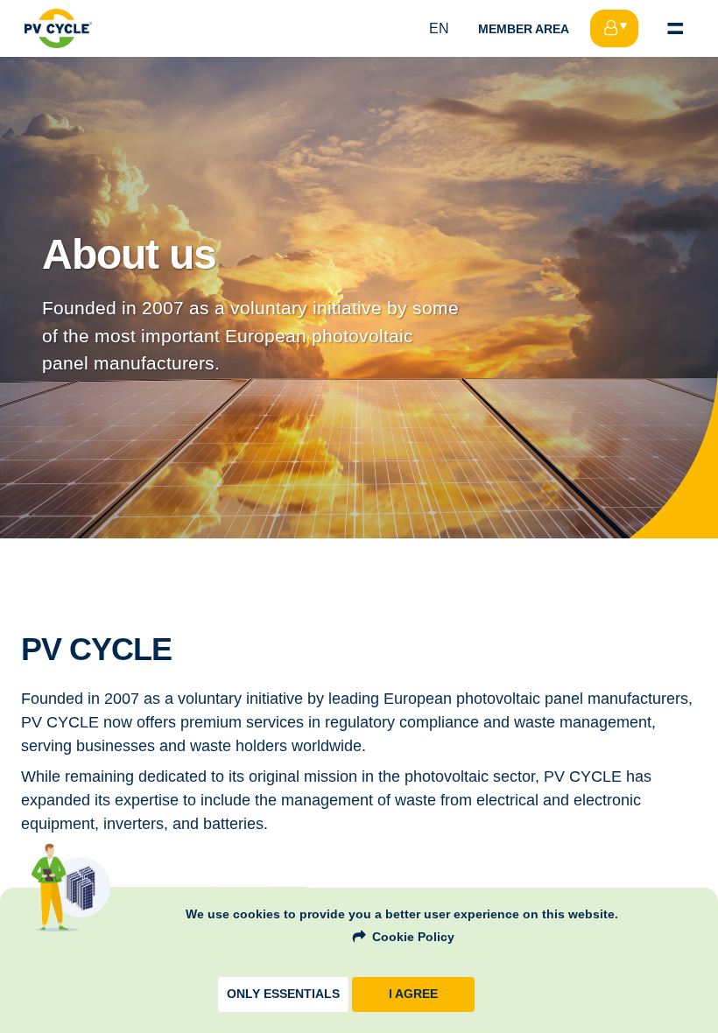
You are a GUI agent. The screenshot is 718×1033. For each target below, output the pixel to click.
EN (439, 28)
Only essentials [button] (283, 994)
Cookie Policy (413, 937)
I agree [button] (413, 994)
